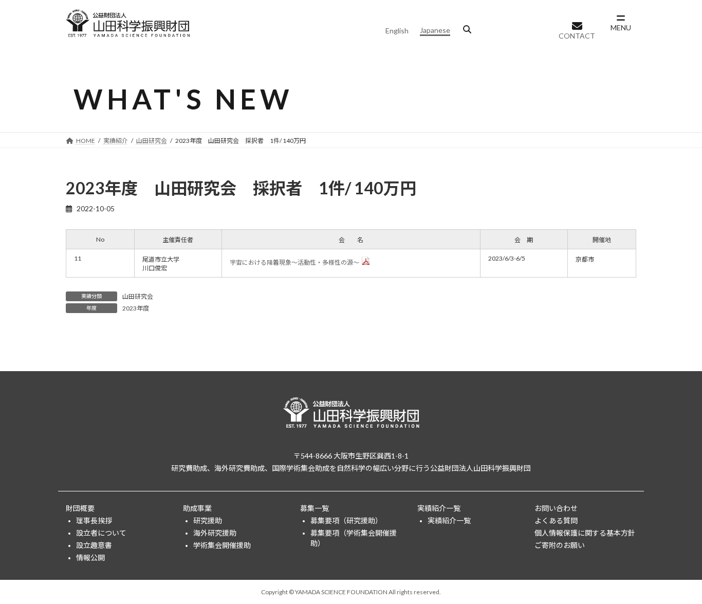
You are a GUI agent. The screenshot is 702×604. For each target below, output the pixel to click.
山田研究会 (137, 296)
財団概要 (80, 508)
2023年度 (135, 308)
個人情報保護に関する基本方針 (584, 532)
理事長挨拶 (94, 520)
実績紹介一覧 (438, 508)
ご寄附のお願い (559, 545)
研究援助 (207, 520)
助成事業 (197, 508)
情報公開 (90, 557)
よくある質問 (556, 520)
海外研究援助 (214, 532)
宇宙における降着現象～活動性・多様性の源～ (294, 262)
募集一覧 (314, 508)
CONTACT (577, 35)
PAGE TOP (676, 576)
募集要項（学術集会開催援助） (353, 537)
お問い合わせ (556, 508)
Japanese (435, 30)
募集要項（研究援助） (346, 520)
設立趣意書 (94, 545)
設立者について (101, 532)
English (397, 30)
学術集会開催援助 (222, 545)
